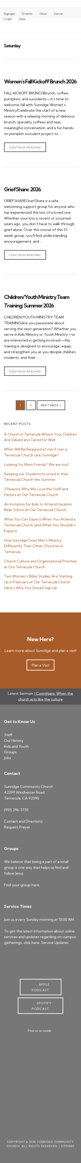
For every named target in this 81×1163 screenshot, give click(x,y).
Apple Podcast (41, 987)
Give (43, 14)
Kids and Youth (16, 746)
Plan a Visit (40, 665)
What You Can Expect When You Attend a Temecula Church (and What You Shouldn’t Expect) (40, 525)
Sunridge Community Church (20, 23)
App (22, 19)
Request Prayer (17, 827)
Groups (10, 752)
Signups (9, 14)
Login (8, 19)
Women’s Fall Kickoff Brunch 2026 (40, 81)
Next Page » (50, 406)
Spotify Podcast (42, 1006)
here (35, 885)
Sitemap (67, 1146)
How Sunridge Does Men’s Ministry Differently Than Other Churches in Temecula (33, 546)
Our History (13, 740)
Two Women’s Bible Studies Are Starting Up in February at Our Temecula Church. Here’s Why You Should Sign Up (38, 582)
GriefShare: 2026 (22, 189)
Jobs (7, 758)
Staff (8, 734)
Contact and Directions (23, 821)
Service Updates (55, 942)
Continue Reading (25, 147)
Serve (58, 14)
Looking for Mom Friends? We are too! (36, 464)
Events (27, 14)
